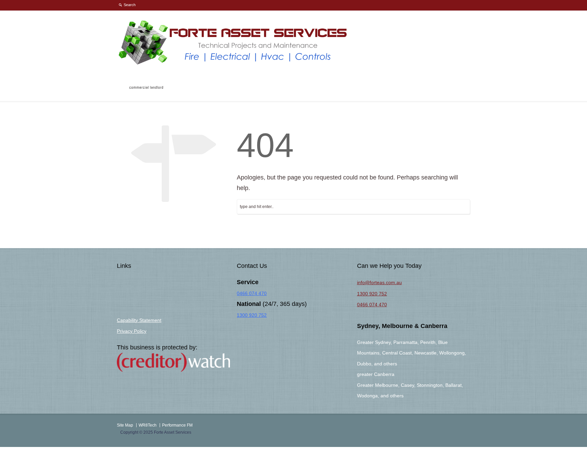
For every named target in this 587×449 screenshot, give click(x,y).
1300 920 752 (252, 315)
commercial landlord (146, 87)
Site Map (125, 425)
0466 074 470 (252, 293)
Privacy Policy (131, 331)
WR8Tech (148, 425)
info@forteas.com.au (379, 282)
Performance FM (177, 425)
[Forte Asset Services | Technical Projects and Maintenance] (233, 63)
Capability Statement (139, 320)
